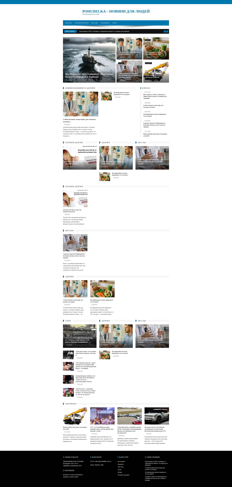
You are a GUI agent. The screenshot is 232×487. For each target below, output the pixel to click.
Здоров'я (121, 39)
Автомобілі (105, 23)
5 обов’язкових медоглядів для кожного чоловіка (95, 31)
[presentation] (165, 32)
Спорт (114, 23)
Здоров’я (68, 23)
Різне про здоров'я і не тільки (90, 14)
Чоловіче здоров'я (123, 475)
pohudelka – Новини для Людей (116, 11)
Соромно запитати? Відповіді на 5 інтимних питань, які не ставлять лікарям (154, 125)
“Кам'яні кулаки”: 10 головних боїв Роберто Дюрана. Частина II (86, 353)
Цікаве (67, 39)
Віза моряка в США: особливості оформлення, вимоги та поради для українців (155, 96)
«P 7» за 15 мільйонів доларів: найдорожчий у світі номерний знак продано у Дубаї (101, 429)
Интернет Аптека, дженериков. (73, 474)
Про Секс (94, 23)
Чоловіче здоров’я (81, 23)
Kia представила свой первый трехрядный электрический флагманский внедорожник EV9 (155, 429)
